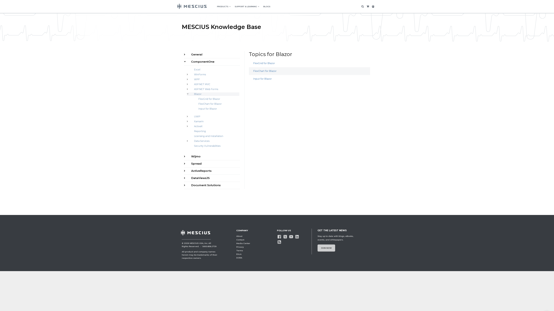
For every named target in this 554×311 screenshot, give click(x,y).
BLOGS (266, 6)
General (196, 54)
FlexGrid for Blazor (209, 99)
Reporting (200, 131)
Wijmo (196, 156)
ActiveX (198, 126)
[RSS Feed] (279, 242)
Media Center (243, 243)
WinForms (200, 74)
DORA (239, 258)
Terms (239, 250)
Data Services (201, 141)
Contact (240, 240)
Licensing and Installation (208, 136)
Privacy (240, 247)
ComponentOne (202, 61)
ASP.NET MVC (202, 84)
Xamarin (199, 121)
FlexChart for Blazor (210, 104)
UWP (197, 116)
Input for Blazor (207, 108)
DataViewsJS (200, 178)
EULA (239, 254)
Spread (196, 163)
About (239, 236)
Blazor (198, 94)
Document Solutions (206, 185)
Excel (197, 69)
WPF (197, 79)
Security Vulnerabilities (207, 146)
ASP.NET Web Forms (206, 89)
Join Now (326, 248)
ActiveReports (201, 170)
